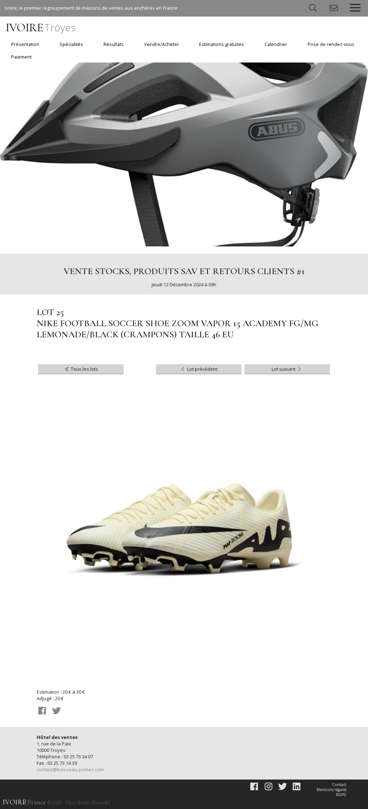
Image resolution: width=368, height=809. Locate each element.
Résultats (114, 44)
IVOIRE (40, 27)
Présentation (25, 44)
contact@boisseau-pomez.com (70, 769)
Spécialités (71, 44)
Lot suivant (284, 369)
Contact (339, 784)
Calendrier (275, 44)
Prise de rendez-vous (331, 44)
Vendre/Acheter (161, 44)
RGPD (341, 794)
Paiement (21, 57)
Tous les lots (84, 369)
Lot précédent (201, 369)
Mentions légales (331, 789)
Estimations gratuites (221, 44)
